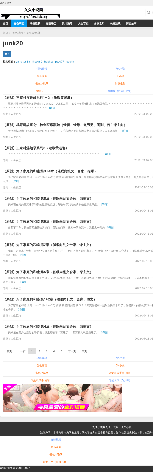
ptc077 (59, 61)
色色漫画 (42, 76)
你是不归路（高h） (42, 380)
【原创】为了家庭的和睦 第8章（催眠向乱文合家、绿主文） (48, 198)
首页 (5, 23)
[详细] (52, 107)
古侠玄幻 (99, 23)
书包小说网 (41, 83)
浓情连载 (35, 23)
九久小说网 (98, 427)
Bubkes (48, 61)
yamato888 (23, 61)
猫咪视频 (42, 68)
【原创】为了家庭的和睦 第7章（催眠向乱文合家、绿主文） (48, 245)
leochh (70, 61)
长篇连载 (115, 23)
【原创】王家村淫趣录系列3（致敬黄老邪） (36, 148)
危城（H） (42, 90)
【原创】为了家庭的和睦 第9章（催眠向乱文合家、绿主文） (48, 221)
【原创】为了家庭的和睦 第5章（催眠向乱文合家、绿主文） (48, 272)
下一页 (72, 351)
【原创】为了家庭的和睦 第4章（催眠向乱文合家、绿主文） (48, 326)
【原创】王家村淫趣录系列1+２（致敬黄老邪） (38, 98)
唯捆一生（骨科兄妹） (56, 461)
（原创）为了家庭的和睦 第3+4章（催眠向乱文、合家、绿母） (50, 171)
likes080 (37, 61)
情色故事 (131, 23)
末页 (84, 351)
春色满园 (19, 23)
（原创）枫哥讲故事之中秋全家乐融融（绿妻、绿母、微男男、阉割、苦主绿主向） (65, 125)
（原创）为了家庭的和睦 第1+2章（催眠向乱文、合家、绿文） (50, 299)
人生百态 (83, 23)
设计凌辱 (67, 23)
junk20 (30, 32)
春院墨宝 (51, 23)
